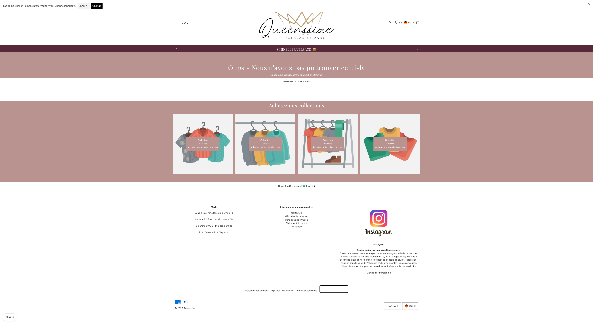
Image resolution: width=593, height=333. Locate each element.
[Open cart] (417, 22)
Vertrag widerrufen (334, 289)
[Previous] (177, 49)
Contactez (296, 213)
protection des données (257, 290)
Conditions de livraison (296, 219)
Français (392, 306)
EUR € (411, 22)
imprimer (275, 290)
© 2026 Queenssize (185, 308)
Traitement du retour (296, 223)
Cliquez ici (224, 232)
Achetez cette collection (200, 147)
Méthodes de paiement (296, 216)
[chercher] (390, 23)
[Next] (417, 49)
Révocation (288, 290)
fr (400, 22)
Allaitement (296, 226)
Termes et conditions (306, 290)
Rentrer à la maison (296, 81)
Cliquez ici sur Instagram (378, 272)
